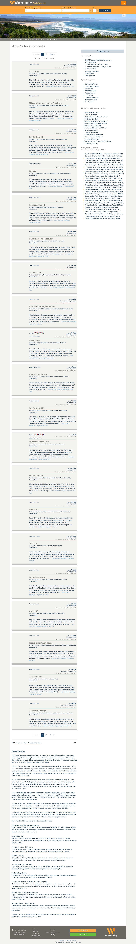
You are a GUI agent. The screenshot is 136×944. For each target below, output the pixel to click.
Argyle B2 (33, 611)
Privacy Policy (35, 936)
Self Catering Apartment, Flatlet (97, 64)
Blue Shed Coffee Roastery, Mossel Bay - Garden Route (106, 187)
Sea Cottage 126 (36, 408)
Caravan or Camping (92, 71)
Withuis (32, 171)
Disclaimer (36, 933)
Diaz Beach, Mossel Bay (96, 121)
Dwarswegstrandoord (39, 442)
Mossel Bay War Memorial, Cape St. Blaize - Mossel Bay (106, 200)
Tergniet (91, 132)
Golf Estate (89, 88)
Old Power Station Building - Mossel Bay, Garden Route (106, 154)
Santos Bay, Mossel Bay (96, 117)
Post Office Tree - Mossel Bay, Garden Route (103, 163)
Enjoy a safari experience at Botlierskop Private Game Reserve (32, 895)
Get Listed (19, 934)
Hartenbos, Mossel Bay (96, 128)
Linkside (91, 114)
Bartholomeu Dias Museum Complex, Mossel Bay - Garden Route (109, 167)
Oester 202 (34, 509)
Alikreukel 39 (35, 272)
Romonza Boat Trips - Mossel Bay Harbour (102, 176)
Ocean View (34, 340)
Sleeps (94, 8)
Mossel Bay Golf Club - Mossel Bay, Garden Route (104, 178)
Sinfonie (33, 543)
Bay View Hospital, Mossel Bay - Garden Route (103, 156)
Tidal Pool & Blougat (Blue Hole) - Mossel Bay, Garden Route (108, 203)
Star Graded (89, 102)
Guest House (89, 73)
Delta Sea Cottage (37, 577)
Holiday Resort (90, 76)
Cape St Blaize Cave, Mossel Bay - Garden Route (104, 194)
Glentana (91, 144)
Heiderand (91, 119)
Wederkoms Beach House (40, 643)
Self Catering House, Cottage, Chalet (99, 67)
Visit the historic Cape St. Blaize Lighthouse (26, 849)
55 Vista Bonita (36, 475)
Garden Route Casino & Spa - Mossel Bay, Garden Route (107, 214)
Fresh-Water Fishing (91, 86)
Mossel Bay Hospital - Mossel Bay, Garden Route (104, 174)
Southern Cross (94, 135)
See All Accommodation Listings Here (98, 60)
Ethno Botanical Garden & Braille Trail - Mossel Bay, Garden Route (110, 169)
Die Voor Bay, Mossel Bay (96, 123)
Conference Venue (91, 84)
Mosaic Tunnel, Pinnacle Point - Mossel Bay (102, 218)
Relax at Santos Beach (19, 858)
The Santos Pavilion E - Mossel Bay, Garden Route (105, 160)
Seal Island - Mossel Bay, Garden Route (101, 212)
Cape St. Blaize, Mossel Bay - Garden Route (102, 198)
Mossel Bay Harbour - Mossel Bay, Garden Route (104, 185)
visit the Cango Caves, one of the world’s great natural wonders (54, 906)
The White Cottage (37, 711)
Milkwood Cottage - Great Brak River (45, 103)
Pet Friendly (89, 95)
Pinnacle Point (93, 126)
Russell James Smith (31, 743)
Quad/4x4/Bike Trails (92, 97)
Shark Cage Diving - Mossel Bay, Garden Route (103, 180)
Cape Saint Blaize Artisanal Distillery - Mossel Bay (104, 172)
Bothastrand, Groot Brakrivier (98, 141)
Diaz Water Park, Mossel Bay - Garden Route (103, 209)
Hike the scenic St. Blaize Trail (21, 838)
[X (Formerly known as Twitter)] (54, 934)
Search (105, 10)
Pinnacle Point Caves (24, 884)
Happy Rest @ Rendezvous (41, 239)
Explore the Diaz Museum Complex (23, 827)
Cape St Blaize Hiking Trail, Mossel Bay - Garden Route (106, 189)
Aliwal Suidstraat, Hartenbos (42, 306)
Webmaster (36, 929)
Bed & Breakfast (90, 69)
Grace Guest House (38, 374)
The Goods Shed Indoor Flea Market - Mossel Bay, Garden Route (109, 183)
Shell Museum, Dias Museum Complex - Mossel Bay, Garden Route (110, 165)
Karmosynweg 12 (37, 205)
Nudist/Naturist (90, 93)
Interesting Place (90, 91)
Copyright (36, 931)
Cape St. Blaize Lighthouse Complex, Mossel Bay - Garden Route (109, 192)
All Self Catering (90, 62)
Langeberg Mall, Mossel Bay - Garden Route (102, 216)
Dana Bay (91, 130)
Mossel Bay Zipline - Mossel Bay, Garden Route (104, 205)
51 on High (34, 71)
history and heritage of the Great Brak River (37, 866)
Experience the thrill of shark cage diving (25, 875)
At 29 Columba (35, 677)
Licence (39, 743)
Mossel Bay (92, 112)
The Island (92, 139)
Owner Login (83, 934)
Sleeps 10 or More (91, 100)
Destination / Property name (33, 8)
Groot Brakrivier (94, 137)
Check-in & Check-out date (68, 8)
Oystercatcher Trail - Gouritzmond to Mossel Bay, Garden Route (109, 196)
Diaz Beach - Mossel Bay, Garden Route (101, 207)
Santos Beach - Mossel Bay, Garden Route (102, 158)
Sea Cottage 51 (36, 137)
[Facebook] (52, 934)
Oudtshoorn (27, 906)
